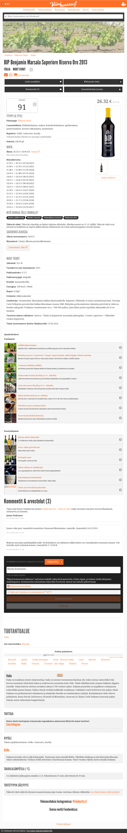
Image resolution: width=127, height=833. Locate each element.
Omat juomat (98, 10)
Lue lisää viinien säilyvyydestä (105, 792)
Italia (33, 55)
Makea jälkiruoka (16, 218)
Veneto (84, 663)
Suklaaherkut (71, 218)
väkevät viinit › (21, 55)
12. (63, 673)
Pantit (34, 152)
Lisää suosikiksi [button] (32, 82)
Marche (92, 659)
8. (51, 684)
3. (59, 665)
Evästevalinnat (64, 824)
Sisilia (24, 663)
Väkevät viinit (24, 121)
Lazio (81, 659)
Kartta (86, 10)
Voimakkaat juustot (53, 218)
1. (67, 675)
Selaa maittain (45, 10)
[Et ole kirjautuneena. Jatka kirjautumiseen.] (124, 4)
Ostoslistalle (23, 75)
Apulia (24, 659)
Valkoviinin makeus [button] (31, 69)
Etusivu (8, 55)
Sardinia (12, 663)
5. (63, 678)
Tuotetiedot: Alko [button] (17, 247)
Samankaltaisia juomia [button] (92, 89)
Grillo (6, 750)
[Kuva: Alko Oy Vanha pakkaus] (101, 167)
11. (58, 656)
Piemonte (105, 659)
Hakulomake (29, 10)
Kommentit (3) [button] (32, 89)
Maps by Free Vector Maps (116, 657)
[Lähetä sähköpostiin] (6, 75)
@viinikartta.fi (80, 801)
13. (60, 660)
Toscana (35, 663)
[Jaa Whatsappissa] (10, 75)
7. (47, 663)
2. (76, 680)
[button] (6, 4)
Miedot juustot (33, 218)
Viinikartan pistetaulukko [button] (35, 104)
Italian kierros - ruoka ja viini (56, 509)
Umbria (72, 663)
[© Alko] (108, 133)
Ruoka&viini (74, 10)
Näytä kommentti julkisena (20, 586)
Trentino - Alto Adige (54, 663)
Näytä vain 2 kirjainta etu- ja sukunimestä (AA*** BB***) (30, 592)
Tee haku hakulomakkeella (39, 831)
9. (68, 696)
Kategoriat (60, 10)
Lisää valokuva (108, 178)
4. (64, 657)
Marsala (25, 644)
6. (65, 670)
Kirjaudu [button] (53, 562)
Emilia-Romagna (40, 659)
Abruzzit (12, 659)
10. (58, 670)
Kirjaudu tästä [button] (92, 82)
